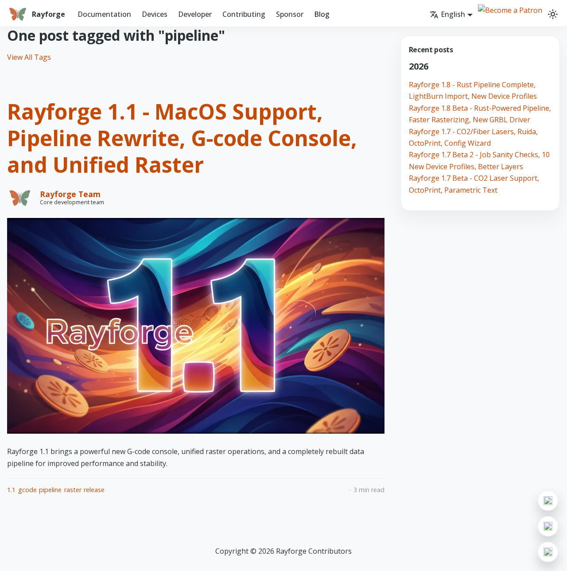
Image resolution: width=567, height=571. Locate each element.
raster (73, 490)
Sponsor (289, 14)
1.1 (11, 490)
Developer (195, 14)
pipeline (50, 490)
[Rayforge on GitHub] (548, 500)
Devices (154, 14)
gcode (27, 490)
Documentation (104, 14)
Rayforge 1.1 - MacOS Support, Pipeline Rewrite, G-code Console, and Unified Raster (182, 138)
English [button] (453, 14)
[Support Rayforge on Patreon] (548, 552)
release (94, 490)
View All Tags (29, 57)
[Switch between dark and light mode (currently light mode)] (553, 14)
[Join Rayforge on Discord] (548, 526)
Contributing (243, 14)
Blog (322, 14)
